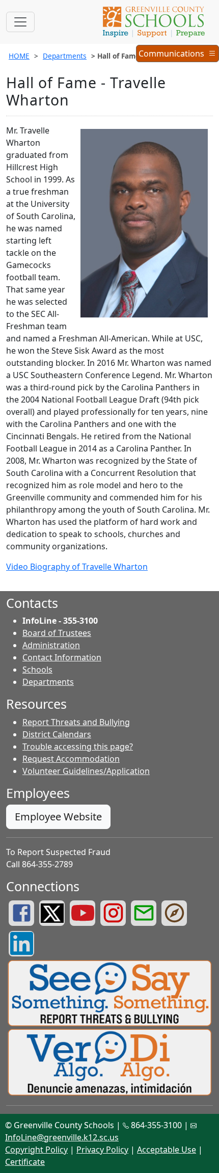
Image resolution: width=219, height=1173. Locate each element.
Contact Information (61, 657)
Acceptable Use (166, 1149)
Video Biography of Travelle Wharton (77, 566)
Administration (51, 645)
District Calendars (56, 734)
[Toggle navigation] (20, 22)
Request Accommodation (71, 758)
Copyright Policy (36, 1149)
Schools (37, 669)
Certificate (25, 1161)
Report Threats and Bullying (76, 722)
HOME (19, 56)
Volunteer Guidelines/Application (86, 771)
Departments (65, 56)
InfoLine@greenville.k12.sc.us (62, 1137)
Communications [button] (173, 54)
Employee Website (58, 816)
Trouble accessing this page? (77, 746)
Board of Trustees (56, 632)
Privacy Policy (102, 1149)
